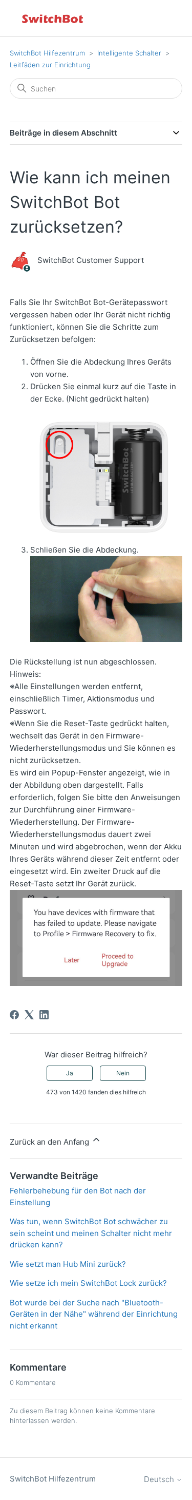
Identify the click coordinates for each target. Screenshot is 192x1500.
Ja (69, 1073)
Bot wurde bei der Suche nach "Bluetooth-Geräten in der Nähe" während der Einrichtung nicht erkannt (94, 1314)
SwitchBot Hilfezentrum (47, 53)
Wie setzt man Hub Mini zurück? (68, 1264)
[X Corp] (29, 1014)
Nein (123, 1073)
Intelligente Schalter (129, 53)
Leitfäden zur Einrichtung (50, 65)
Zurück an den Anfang (50, 1142)
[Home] (53, 18)
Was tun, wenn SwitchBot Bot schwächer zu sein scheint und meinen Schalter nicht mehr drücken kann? (91, 1233)
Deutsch (160, 1479)
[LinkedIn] (44, 1014)
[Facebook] (14, 1014)
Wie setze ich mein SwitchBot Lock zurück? (88, 1283)
